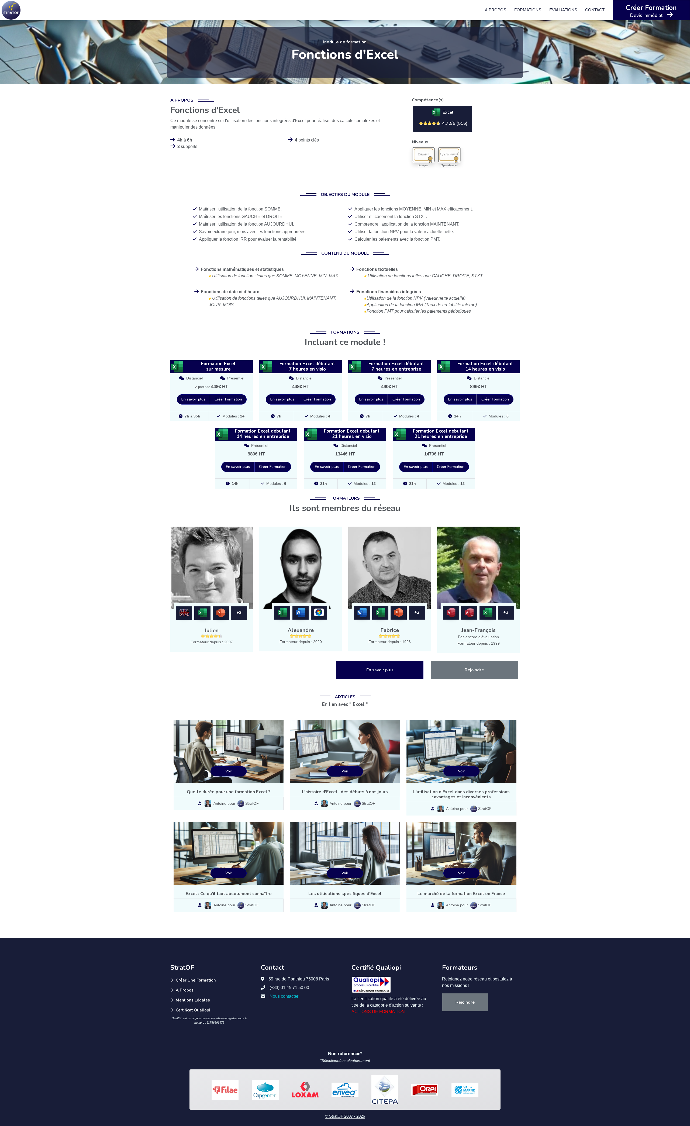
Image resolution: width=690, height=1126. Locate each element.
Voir (228, 771)
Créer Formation (228, 399)
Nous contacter (284, 996)
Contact (595, 10)
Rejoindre (474, 670)
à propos (495, 10)
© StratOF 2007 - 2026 (345, 1116)
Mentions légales (193, 1000)
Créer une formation (196, 980)
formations (527, 10)
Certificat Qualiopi (193, 1010)
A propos (185, 990)
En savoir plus (193, 399)
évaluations (563, 10)
